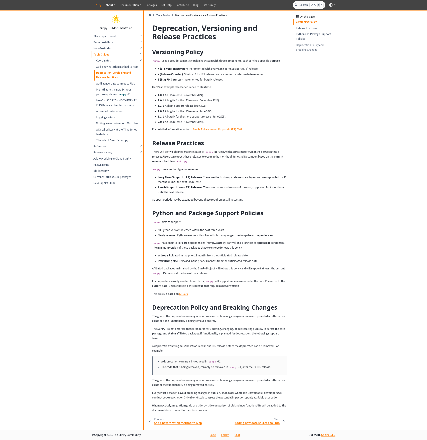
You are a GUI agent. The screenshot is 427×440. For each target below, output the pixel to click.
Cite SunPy (209, 5)
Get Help (166, 5)
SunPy (96, 5)
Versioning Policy (306, 22)
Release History (102, 152)
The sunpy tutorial (104, 36)
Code (213, 435)
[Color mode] (332, 5)
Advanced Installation (109, 111)
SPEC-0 (183, 294)
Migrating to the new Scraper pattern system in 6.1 (113, 92)
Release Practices (306, 28)
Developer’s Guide (104, 183)
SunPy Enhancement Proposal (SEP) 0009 (217, 129)
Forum (225, 435)
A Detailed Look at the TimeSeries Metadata (116, 132)
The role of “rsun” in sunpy (112, 140)
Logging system (105, 117)
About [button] (109, 5)
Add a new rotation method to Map (117, 66)
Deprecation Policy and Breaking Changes (310, 47)
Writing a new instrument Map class (117, 123)
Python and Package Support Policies (313, 36)
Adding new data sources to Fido (115, 83)
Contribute (182, 5)
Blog (195, 5)
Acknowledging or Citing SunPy (112, 158)
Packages (151, 5)
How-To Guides (102, 48)
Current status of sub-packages (112, 177)
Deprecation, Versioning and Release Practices (113, 75)
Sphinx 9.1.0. (328, 435)
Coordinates (103, 60)
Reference (99, 146)
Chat (237, 435)
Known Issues (101, 164)
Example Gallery (103, 42)
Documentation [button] (129, 5)
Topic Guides (101, 54)
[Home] (149, 15)
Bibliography (101, 170)
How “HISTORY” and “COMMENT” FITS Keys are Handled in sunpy (116, 103)
